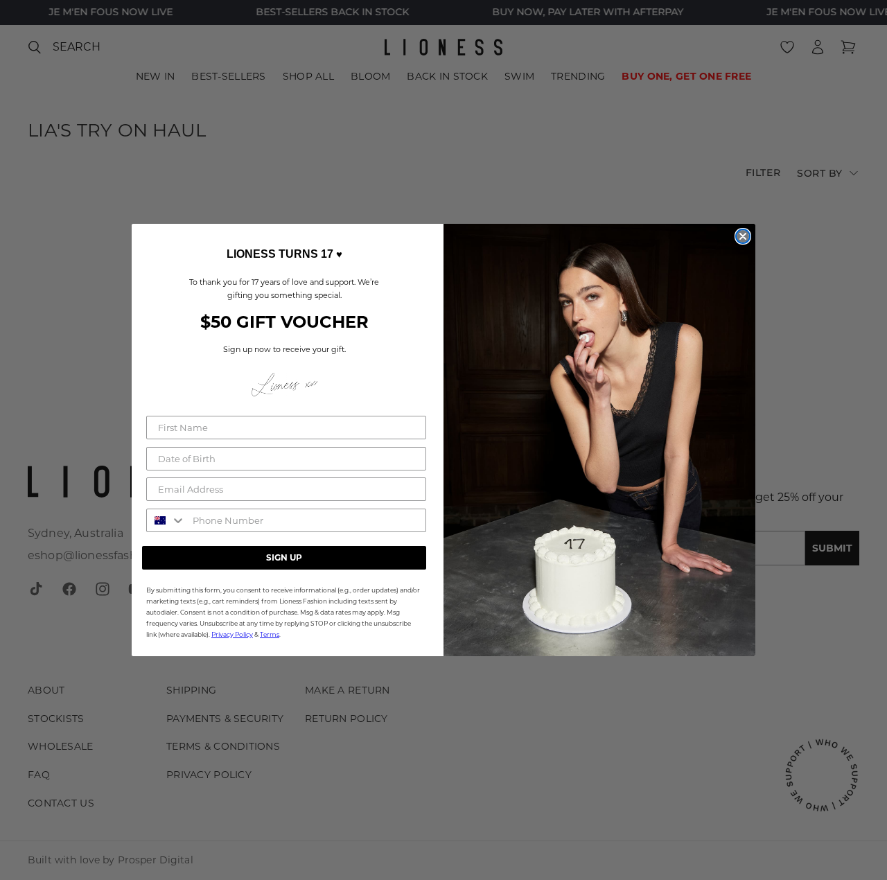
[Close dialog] (743, 236)
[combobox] (166, 520)
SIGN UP (284, 557)
